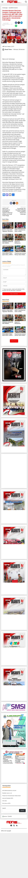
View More (14, 341)
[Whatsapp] (16, 26)
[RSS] (17, 203)
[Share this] (16, 23)
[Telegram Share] (21, 23)
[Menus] (2, 2)
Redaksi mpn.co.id (7, 793)
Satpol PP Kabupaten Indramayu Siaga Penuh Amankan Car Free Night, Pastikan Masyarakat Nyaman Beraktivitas (20, 242)
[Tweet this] (19, 23)
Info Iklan (4, 800)
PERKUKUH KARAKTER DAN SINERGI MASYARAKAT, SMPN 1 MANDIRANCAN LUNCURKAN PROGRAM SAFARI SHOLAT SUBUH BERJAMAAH (7, 242)
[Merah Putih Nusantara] (14, 1)
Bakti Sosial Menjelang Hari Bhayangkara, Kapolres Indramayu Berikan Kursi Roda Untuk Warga (7, 211)
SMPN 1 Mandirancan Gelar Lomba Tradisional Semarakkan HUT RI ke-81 (20, 230)
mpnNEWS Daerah (6, 24)
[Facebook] (11, 203)
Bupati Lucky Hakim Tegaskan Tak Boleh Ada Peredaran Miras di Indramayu (7, 230)
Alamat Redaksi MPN (7, 798)
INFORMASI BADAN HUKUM (9, 790)
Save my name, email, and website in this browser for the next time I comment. (13, 289)
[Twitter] (14, 203)
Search (4, 808)
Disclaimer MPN (6, 803)
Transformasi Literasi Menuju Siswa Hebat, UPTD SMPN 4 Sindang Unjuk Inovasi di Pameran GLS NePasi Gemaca (20, 254)
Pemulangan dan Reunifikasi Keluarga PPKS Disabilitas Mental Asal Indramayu (21, 210)
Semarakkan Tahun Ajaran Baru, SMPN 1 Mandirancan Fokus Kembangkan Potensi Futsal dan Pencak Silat (7, 254)
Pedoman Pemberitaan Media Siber (11, 795)
